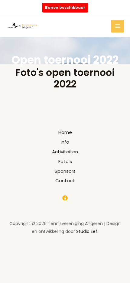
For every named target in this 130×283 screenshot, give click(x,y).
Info (65, 142)
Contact (65, 180)
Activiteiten (65, 151)
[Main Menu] (117, 26)
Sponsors (65, 171)
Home (65, 132)
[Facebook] (65, 198)
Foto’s (65, 161)
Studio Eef (86, 231)
